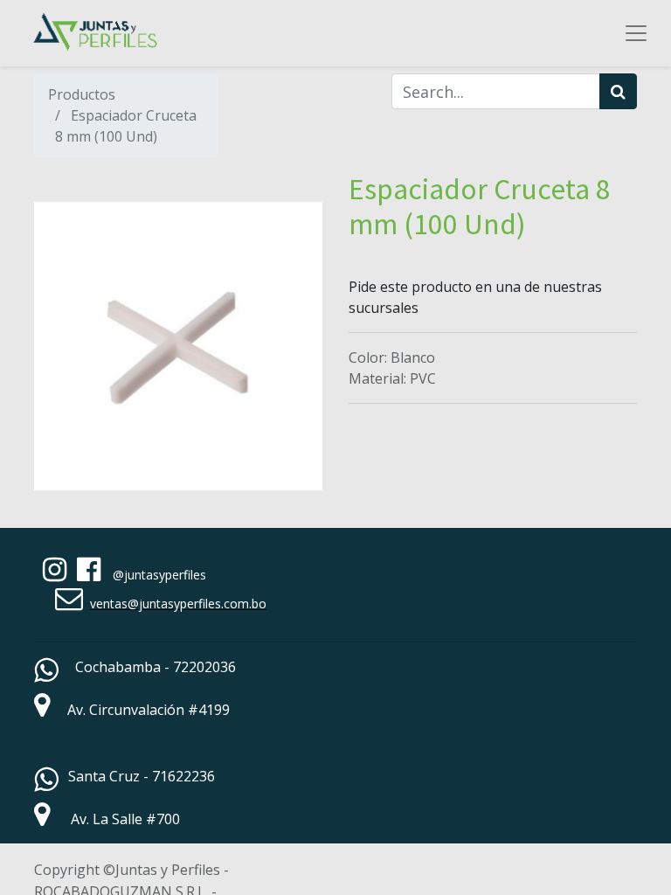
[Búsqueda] (618, 91)
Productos (81, 94)
